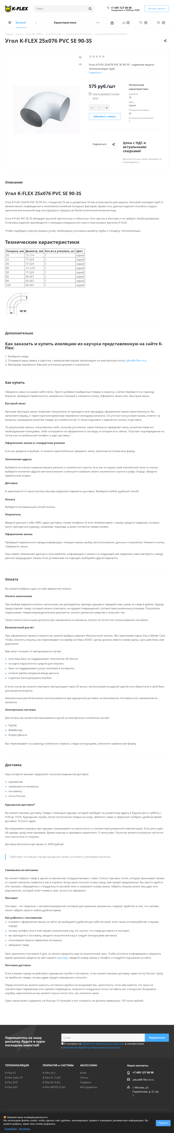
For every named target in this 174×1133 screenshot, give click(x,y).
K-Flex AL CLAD (52, 1077)
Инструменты (88, 1087)
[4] (100, 56)
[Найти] (90, 8)
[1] (90, 56)
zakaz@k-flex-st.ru (136, 360)
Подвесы (85, 1082)
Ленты (84, 1077)
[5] (103, 56)
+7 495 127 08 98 (121, 7)
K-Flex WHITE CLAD (54, 1087)
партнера (62, 957)
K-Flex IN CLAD (51, 1082)
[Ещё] (98, 23)
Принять (163, 1123)
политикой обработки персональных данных (91, 1047)
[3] (97, 56)
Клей (83, 1072)
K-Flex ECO (11, 1082)
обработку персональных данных (103, 1043)
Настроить (24, 1128)
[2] (93, 56)
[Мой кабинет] (112, 23)
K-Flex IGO (11, 1087)
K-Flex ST (10, 1072)
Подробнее (10, 1128)
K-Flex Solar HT (14, 1077)
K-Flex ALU (49, 1072)
